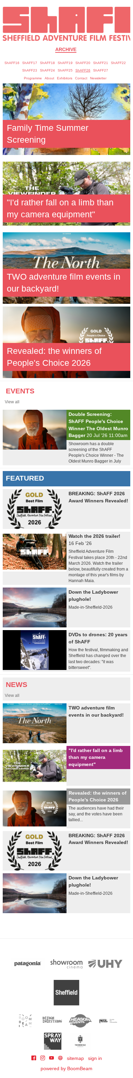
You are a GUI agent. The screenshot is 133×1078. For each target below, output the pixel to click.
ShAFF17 (29, 63)
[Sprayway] (52, 1041)
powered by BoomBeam (66, 1068)
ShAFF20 (82, 63)
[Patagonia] (28, 964)
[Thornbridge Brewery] (80, 1041)
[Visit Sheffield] (66, 992)
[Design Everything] (52, 1020)
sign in (95, 1058)
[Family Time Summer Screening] (66, 119)
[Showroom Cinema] (66, 964)
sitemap (75, 1058)
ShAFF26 (82, 70)
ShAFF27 (100, 70)
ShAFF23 (29, 70)
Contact (81, 78)
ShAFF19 (65, 63)
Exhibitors (64, 78)
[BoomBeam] (25, 1020)
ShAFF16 (11, 63)
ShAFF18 (47, 63)
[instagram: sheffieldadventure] (43, 1058)
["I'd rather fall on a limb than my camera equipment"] (66, 193)
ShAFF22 (118, 63)
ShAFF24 (47, 70)
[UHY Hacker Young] (105, 964)
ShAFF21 (100, 63)
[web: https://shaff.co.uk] (60, 1058)
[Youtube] (52, 1058)
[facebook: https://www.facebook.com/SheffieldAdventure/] (34, 1058)
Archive (65, 49)
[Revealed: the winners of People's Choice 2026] (66, 342)
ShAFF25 (65, 70)
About (49, 78)
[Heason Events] (80, 1020)
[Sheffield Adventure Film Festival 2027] (66, 24)
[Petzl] (108, 1020)
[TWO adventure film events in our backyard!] (66, 267)
